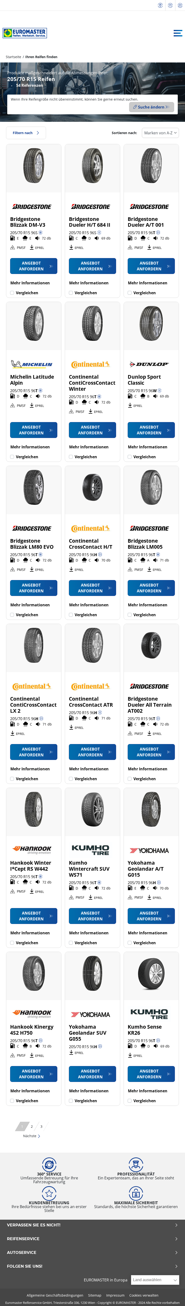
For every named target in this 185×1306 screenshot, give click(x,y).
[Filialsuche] (160, 5)
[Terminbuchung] (180, 5)
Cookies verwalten (144, 1295)
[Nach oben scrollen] (172, 1295)
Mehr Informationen (30, 283)
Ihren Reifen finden (41, 57)
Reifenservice (23, 1239)
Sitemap (94, 1295)
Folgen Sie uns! (24, 1266)
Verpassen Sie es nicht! (33, 1225)
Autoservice (21, 1253)
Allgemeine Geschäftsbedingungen (55, 1295)
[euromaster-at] (23, 33)
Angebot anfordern (31, 266)
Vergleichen (27, 292)
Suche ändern (151, 107)
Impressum (115, 1295)
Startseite (13, 57)
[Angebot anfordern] (170, 5)
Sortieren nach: (124, 132)
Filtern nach (23, 132)
